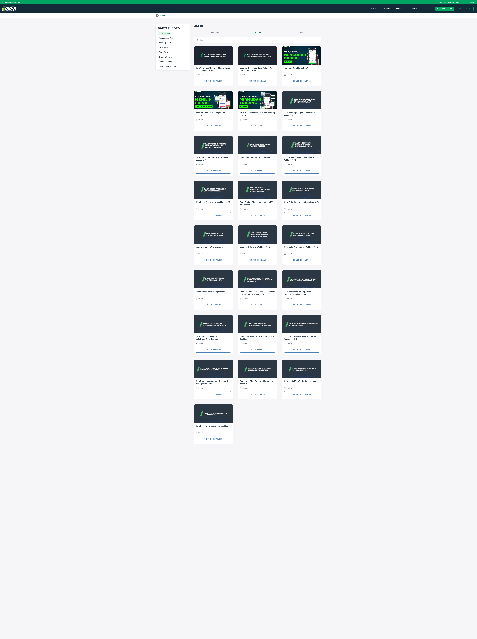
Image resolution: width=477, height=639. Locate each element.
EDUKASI (386, 9)
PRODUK (372, 9)
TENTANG (413, 9)
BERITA (399, 9)
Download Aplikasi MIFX (11, 2)
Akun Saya (163, 47)
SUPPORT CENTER (447, 2)
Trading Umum (165, 57)
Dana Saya (163, 52)
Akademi (215, 32)
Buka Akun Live (464, 9)
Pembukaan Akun (166, 38)
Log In (472, 2)
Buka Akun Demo (444, 9)
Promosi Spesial (166, 62)
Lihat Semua (164, 33)
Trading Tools (165, 43)
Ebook (300, 32)
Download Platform (167, 66)
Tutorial (257, 32)
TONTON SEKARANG (213, 81)
